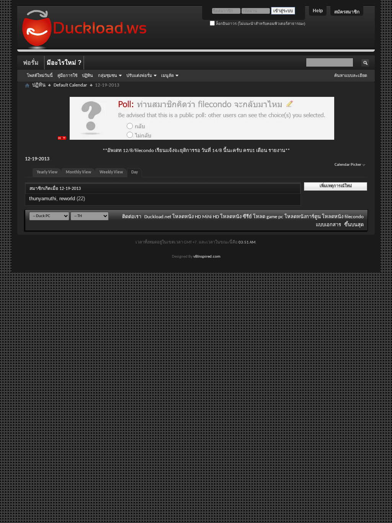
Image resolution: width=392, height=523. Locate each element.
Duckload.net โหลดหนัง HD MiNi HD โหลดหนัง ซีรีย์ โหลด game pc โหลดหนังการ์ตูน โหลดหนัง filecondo (254, 216)
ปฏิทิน (87, 75)
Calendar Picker (348, 165)
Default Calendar (70, 85)
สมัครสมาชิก (346, 12)
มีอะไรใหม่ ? (64, 62)
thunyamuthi (42, 198)
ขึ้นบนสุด (354, 224)
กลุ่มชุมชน (107, 75)
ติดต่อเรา (131, 216)
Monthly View (78, 172)
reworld (67, 198)
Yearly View (47, 172)
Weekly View (111, 172)
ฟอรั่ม (31, 62)
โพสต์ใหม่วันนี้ (40, 75)
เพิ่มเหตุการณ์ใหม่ (336, 186)
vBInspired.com (206, 257)
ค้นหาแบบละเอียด (350, 75)
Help (318, 10)
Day (134, 172)
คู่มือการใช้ (67, 75)
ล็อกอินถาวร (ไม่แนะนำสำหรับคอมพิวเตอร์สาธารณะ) (260, 23)
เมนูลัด (167, 75)
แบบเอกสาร (328, 224)
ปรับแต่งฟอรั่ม (139, 75)
